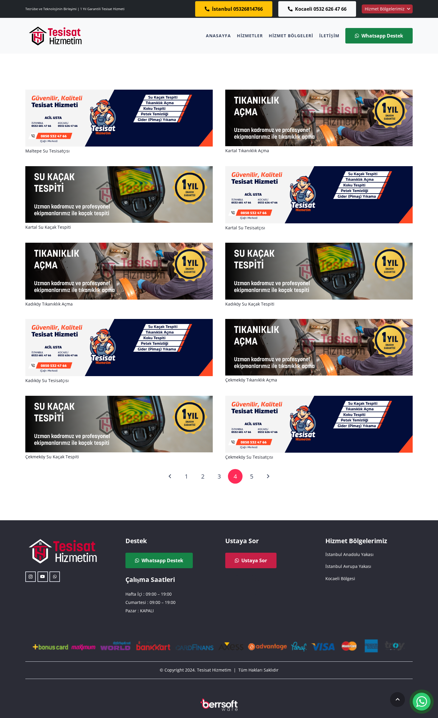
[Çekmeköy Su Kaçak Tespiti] (119, 400)
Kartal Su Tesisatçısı (245, 227)
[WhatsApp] (54, 576)
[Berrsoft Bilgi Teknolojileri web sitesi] (219, 704)
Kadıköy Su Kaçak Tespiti (249, 304)
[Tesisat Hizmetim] (55, 36)
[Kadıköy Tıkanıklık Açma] (119, 247)
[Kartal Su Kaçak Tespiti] (119, 170)
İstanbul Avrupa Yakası (348, 566)
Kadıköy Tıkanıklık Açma (49, 304)
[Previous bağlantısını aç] (170, 476)
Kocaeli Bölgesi (340, 578)
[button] (387, 9)
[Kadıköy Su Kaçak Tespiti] (319, 247)
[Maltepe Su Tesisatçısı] (119, 93)
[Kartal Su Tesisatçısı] (319, 170)
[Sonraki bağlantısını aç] (267, 476)
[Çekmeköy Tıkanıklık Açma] (319, 323)
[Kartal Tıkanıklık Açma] (319, 93)
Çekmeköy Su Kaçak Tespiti (52, 457)
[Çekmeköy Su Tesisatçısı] (319, 400)
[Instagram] (30, 576)
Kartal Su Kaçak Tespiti (48, 227)
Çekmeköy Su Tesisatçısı (249, 457)
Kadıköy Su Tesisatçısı (47, 380)
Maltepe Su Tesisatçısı (47, 151)
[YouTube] (43, 576)
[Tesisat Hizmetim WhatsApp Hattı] (422, 702)
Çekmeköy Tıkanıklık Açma (251, 380)
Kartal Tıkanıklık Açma (247, 150)
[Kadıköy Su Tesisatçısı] (119, 323)
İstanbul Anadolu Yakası (349, 554)
